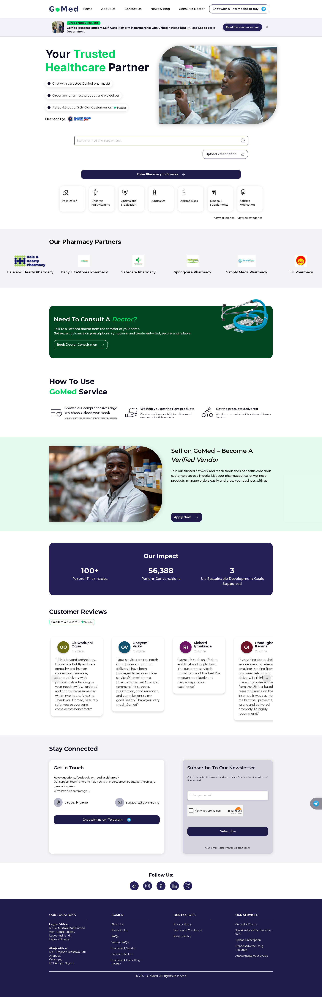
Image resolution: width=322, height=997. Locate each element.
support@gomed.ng (143, 802)
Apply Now (182, 517)
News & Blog (160, 9)
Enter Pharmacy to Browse (158, 174)
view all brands (224, 218)
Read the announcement (242, 27)
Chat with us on (103, 819)
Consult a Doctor (192, 9)
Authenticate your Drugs (251, 955)
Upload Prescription (221, 154)
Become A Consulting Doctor (125, 962)
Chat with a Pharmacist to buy (235, 9)
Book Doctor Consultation (77, 344)
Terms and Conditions (187, 930)
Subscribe (228, 831)
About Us (108, 9)
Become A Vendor (123, 948)
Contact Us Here (122, 954)
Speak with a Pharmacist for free (253, 932)
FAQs (115, 936)
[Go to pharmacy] (242, 140)
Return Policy (182, 936)
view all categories (250, 218)
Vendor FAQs (120, 942)
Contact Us (133, 9)
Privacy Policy (182, 924)
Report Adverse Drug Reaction (249, 947)
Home (87, 9)
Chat (55, 83)
